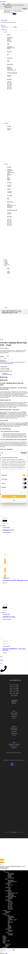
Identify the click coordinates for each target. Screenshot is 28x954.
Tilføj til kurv (3, 360)
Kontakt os (5, 947)
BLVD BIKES (3, 1)
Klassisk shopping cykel (13, 892)
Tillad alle (14, 496)
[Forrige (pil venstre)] (0, 952)
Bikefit (4, 935)
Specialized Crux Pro (8, 530)
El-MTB (9, 875)
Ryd (5, 358)
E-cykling (9, 126)
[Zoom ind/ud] (0, 951)
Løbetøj (6, 946)
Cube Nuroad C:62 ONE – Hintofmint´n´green (15, 580)
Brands (4, 941)
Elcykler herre (11, 874)
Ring (1, 673)
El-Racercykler (11, 877)
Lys (8, 924)
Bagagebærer (10, 916)
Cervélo (23, 362)
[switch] (25, 479)
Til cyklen (7, 915)
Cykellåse (10, 918)
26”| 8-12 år (10, 909)
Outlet (8, 268)
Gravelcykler (9, 57)
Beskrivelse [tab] (4, 377)
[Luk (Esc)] (4, 951)
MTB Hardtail (11, 880)
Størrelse (2, 356)
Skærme (9, 926)
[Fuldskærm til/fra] (1, 951)
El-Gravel (10, 876)
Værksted (5, 938)
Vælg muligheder (6, 527)
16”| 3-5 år (10, 904)
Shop (1, 656)
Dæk (9, 920)
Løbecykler (10, 901)
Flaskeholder (10, 922)
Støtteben (10, 927)
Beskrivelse (5, 373)
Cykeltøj (8, 189)
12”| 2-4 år (10, 902)
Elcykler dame (11, 873)
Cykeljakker (10, 934)
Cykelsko (10, 931)
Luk (6, 953)
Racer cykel (10, 884)
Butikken (4, 937)
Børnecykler (9, 79)
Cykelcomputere (11, 917)
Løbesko (7, 945)
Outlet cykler (8, 944)
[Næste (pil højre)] (1, 952)
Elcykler (8, 34)
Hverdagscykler (10, 64)
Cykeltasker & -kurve (12, 919)
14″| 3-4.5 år (10, 903)
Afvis (14, 500)
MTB (8, 44)
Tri (8, 886)
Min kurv (2, 660)
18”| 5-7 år (10, 905)
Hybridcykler (10, 894)
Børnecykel (7, 899)
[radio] (8, 356)
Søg (15, 27)
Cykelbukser (10, 933)
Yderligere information (7, 374)
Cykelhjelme (10, 930)
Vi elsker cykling (6, 940)
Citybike (9, 891)
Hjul (9, 923)
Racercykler (9, 51)
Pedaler (9, 925)
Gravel (16, 311)
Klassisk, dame (11, 895)
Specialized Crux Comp (9, 616)
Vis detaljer (21, 492)
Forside (3, 311)
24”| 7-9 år (10, 908)
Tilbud (4, 939)
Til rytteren (9, 182)
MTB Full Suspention (12, 881)
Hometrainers (8, 911)
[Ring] (3, 671)
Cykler (7, 311)
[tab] (15, 373)
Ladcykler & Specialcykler (12, 72)
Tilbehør (7, 912)
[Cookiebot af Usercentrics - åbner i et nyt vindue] (21, 453)
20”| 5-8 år (10, 906)
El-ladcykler (10, 897)
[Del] (3, 951)
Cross (9, 889)
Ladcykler (10, 898)
